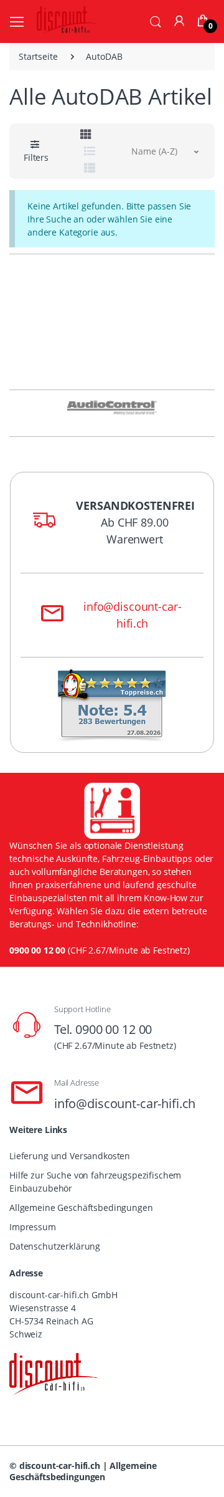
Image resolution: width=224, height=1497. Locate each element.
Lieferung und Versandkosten (69, 1156)
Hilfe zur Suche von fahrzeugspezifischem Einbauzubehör (95, 1181)
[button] (155, 20)
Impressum (32, 1227)
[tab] (85, 134)
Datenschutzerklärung (54, 1246)
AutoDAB (104, 56)
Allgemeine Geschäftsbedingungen (81, 1207)
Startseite (38, 56)
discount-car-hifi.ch (59, 1465)
